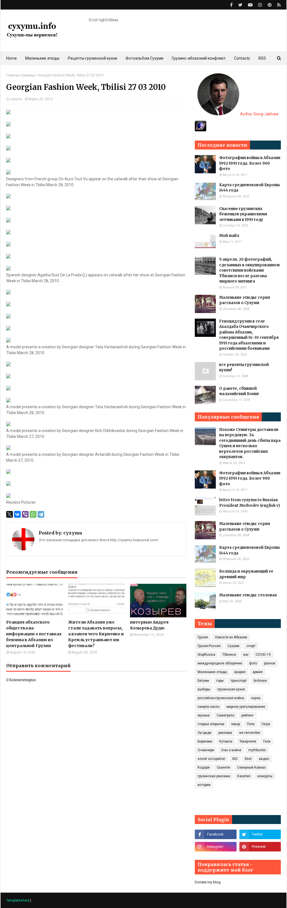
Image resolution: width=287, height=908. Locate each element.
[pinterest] (269, 5)
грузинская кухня (231, 689)
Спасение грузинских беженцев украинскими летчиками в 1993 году (243, 214)
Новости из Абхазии (231, 637)
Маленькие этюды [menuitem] (42, 58)
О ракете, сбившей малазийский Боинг (239, 391)
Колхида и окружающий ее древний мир (246, 574)
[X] (9, 514)
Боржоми (205, 741)
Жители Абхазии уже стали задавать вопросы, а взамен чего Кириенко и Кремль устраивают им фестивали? (96, 634)
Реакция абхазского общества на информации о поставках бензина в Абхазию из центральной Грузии (34, 634)
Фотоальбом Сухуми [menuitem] (144, 58)
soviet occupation (211, 759)
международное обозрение (220, 663)
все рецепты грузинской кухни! (244, 367)
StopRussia (206, 655)
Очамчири (206, 750)
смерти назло (208, 707)
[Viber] (25, 514)
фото (253, 663)
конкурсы (264, 776)
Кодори (204, 767)
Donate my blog (208, 882)
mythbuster (257, 750)
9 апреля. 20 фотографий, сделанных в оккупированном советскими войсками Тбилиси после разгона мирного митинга (249, 270)
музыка (204, 715)
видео (264, 759)
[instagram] (260, 5)
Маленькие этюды (212, 672)
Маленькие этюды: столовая (248, 595)
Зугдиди (204, 733)
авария (240, 672)
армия (258, 672)
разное (269, 663)
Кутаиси (225, 741)
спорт (250, 646)
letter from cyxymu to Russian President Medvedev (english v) (249, 503)
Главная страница (20, 75)
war (246, 655)
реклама (225, 733)
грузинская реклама (214, 776)
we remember (249, 733)
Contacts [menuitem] (242, 58)
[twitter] (240, 5)
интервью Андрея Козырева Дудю (149, 625)
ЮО (235, 759)
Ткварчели (247, 741)
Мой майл (229, 235)
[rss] (278, 5)
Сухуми (233, 646)
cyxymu (16, 99)
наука (255, 698)
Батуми (203, 681)
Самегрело (225, 715)
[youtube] (250, 5)
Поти (250, 724)
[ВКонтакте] (17, 514)
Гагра (265, 724)
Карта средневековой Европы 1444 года (249, 188)
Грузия (203, 637)
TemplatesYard (17, 900)
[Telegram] (41, 514)
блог (248, 759)
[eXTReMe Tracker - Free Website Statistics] (200, 130)
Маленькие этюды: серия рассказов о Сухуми (244, 300)
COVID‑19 (263, 655)
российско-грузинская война (221, 698)
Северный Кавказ (251, 767)
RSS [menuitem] (262, 58)
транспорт (239, 681)
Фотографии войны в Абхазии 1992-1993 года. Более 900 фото (249, 163)
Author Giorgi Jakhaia (258, 114)
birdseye (260, 681)
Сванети (223, 767)
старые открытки (211, 724)
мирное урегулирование (245, 707)
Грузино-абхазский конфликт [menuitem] (199, 58)
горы (220, 681)
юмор (235, 724)
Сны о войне (231, 750)
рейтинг (247, 715)
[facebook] (231, 5)
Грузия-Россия (209, 646)
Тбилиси (229, 655)
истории (204, 785)
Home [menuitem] (11, 58)
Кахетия (243, 776)
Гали (266, 741)
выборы (204, 689)
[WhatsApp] (33, 514)
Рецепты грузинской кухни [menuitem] (92, 58)
